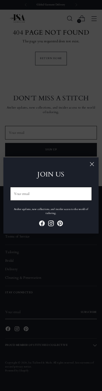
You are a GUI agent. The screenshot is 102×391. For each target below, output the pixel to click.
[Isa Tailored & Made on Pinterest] (60, 224)
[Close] (92, 164)
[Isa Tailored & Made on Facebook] (42, 224)
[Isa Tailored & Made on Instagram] (51, 224)
